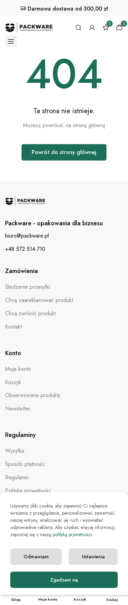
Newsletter (17, 408)
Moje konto (18, 369)
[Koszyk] (119, 27)
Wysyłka (14, 451)
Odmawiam (36, 556)
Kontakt (13, 327)
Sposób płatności (25, 464)
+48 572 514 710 (25, 249)
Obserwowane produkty (32, 395)
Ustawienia (93, 556)
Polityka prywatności (28, 491)
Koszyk (13, 382)
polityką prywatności (72, 534)
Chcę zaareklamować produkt (39, 300)
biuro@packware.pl (27, 236)
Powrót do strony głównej (64, 152)
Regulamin (17, 477)
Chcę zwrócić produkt (30, 313)
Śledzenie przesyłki (27, 287)
